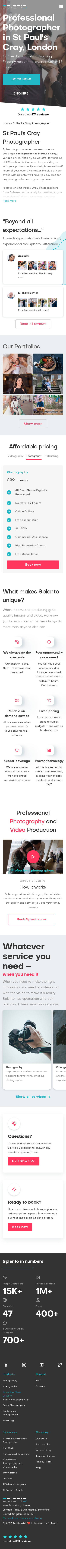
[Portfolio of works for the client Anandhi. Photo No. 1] (22, 269)
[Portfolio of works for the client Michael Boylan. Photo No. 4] (52, 306)
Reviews (7, 1479)
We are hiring (43, 1450)
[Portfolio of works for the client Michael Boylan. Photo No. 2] (32, 306)
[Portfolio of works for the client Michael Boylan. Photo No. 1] (22, 306)
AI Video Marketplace (15, 1484)
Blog (38, 1468)
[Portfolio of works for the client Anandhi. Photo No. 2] (32, 269)
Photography (34, 456)
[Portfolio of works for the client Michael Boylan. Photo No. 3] (42, 306)
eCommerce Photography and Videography (12, 1463)
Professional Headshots (16, 1454)
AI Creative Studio (13, 1490)
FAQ (38, 1380)
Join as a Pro (43, 1444)
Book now (21, 79)
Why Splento (10, 1473)
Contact (40, 1386)
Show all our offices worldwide (22, 1518)
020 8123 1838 (23, 1161)
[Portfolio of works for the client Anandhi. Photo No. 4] (52, 269)
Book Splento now (32, 919)
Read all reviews (33, 324)
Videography (15, 456)
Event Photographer (14, 1405)
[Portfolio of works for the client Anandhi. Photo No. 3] (42, 269)
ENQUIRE (20, 93)
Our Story (41, 1439)
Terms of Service (45, 1456)
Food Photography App (16, 1399)
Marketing (8, 1420)
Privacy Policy (44, 1462)
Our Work (8, 1448)
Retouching (51, 456)
